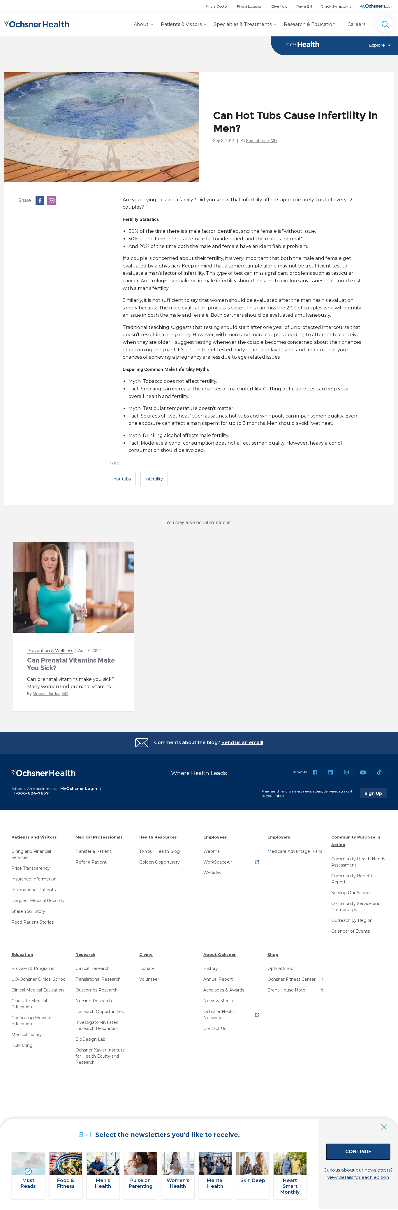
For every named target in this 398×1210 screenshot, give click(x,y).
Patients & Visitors (181, 24)
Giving (146, 954)
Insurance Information (34, 879)
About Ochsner (219, 954)
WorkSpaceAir (217, 862)
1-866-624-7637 (31, 793)
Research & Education (309, 24)
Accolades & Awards (223, 990)
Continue (358, 1151)
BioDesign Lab (90, 1039)
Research (85, 954)
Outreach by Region (352, 920)
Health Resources (158, 837)
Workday (212, 873)
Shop (273, 954)
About (141, 24)
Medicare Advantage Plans (294, 851)
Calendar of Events (350, 931)
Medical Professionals (99, 837)
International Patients (33, 889)
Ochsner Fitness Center (291, 979)
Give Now (279, 6)
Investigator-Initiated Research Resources (97, 1025)
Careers (356, 24)
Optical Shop (280, 968)
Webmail (212, 851)
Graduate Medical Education (29, 1004)
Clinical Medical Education (37, 990)
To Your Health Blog (159, 851)
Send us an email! (242, 742)
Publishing (22, 1045)
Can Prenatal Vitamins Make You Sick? (71, 664)
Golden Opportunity (159, 862)
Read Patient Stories (32, 922)
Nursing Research (93, 1000)
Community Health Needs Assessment (358, 862)
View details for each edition (358, 1177)
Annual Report (218, 979)
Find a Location (250, 6)
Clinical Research (92, 968)
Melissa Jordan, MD (50, 693)
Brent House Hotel (286, 990)
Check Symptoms (336, 6)
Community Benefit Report (351, 879)
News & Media (218, 1000)
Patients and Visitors (34, 837)
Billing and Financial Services (31, 854)
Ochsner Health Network (219, 1014)
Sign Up (375, 793)
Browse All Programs (32, 968)
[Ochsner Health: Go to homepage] (36, 23)
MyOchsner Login (78, 788)
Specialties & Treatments (243, 24)
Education (22, 954)
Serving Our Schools (351, 892)
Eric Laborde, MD (261, 140)
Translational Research (98, 979)
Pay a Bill (304, 6)
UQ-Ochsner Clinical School (38, 979)
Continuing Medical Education (31, 1020)
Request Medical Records (37, 900)
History (210, 968)
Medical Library (26, 1034)
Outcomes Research (96, 990)
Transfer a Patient (93, 851)
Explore (377, 45)
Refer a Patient (91, 862)
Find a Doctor (216, 6)
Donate (147, 968)
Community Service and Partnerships (356, 906)
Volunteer (149, 979)
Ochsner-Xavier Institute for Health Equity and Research (100, 1056)
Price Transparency (30, 868)
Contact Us (214, 1028)
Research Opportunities (99, 1011)
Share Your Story (28, 911)
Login (389, 6)
